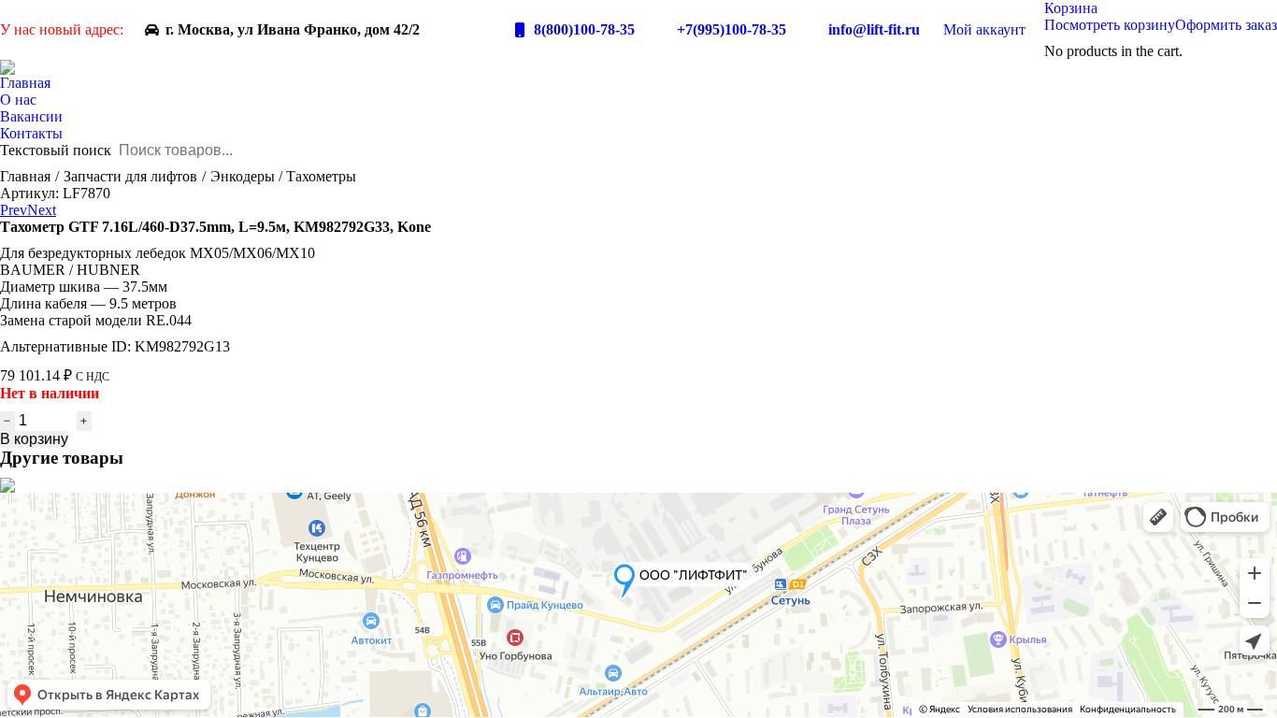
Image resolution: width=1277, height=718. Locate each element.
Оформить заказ (1226, 25)
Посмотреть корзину (1109, 25)
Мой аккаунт (984, 29)
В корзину (34, 439)
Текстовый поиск (55, 150)
